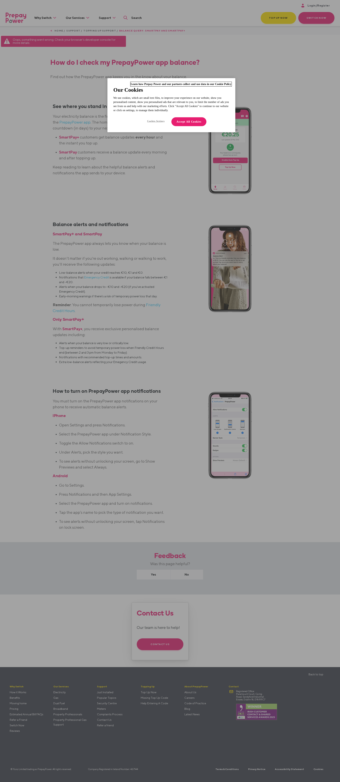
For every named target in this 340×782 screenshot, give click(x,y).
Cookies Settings (155, 121)
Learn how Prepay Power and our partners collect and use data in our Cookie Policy (181, 84)
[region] (171, 105)
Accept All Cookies (188, 121)
